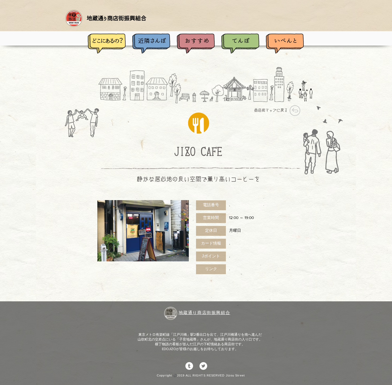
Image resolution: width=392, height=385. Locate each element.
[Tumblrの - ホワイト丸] (189, 366)
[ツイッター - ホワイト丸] (203, 366)
